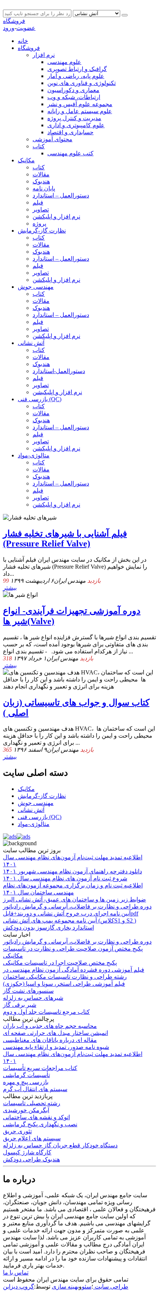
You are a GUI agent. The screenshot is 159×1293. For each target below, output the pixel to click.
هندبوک (41, 181)
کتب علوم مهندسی (70, 153)
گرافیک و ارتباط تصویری (77, 69)
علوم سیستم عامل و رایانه (79, 111)
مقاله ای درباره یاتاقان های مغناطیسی (50, 1040)
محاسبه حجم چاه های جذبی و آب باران (50, 1026)
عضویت (25, 28)
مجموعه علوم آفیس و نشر (79, 104)
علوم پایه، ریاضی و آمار (75, 76)
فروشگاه (14, 21)
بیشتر (10, 588)
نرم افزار (44, 55)
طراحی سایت (110, 1286)
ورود (8, 28)
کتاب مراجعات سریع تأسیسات (40, 1068)
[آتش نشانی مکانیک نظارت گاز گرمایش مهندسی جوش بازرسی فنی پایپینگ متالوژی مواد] (97, 13)
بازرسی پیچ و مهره (25, 1082)
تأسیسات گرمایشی (26, 1075)
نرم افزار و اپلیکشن (56, 216)
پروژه (39, 223)
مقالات (41, 174)
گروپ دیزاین (18, 1286)
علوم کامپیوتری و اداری (76, 125)
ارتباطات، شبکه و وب (73, 97)
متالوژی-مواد (34, 455)
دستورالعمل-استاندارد (59, 371)
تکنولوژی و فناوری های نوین (81, 83)
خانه (23, 41)
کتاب (39, 146)
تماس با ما (15, 1272)
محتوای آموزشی (52, 139)
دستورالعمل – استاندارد (61, 195)
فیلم (38, 202)
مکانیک (26, 160)
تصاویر (41, 209)
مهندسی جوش (36, 287)
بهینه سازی (65, 1286)
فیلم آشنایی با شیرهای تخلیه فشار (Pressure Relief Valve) (65, 538)
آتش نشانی (31, 343)
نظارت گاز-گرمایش (42, 230)
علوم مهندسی (64, 62)
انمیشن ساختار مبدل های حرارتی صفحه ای (55, 1033)
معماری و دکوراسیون (73, 90)
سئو (86, 1286)
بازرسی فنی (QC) (39, 399)
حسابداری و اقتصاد (70, 132)
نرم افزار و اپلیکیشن (57, 392)
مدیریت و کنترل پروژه (74, 118)
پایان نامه (44, 188)
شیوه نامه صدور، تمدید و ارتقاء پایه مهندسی (56, 1047)
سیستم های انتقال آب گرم (35, 1089)
